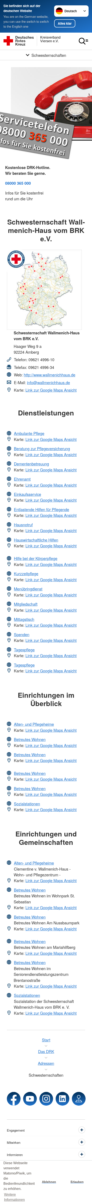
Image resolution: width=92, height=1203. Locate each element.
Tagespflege (24, 649)
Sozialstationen (27, 803)
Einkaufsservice (27, 494)
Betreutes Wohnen (30, 739)
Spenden (21, 634)
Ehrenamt (22, 479)
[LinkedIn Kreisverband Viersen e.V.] (62, 1099)
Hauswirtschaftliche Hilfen (36, 540)
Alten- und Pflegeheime (34, 724)
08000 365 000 (18, 183)
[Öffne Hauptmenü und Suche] (83, 41)
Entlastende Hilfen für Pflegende (41, 509)
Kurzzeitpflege (26, 573)
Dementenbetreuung (31, 463)
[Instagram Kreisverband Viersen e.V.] (46, 1099)
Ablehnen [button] (49, 1181)
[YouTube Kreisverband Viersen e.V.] (30, 1099)
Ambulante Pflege (29, 433)
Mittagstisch (24, 619)
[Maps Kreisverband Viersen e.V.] (79, 1099)
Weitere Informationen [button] (14, 1197)
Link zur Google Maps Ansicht (51, 390)
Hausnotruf (23, 524)
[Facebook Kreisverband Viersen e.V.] (14, 1099)
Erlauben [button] (77, 1181)
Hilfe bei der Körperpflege (35, 558)
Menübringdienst (28, 589)
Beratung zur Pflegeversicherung (42, 448)
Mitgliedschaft (25, 604)
